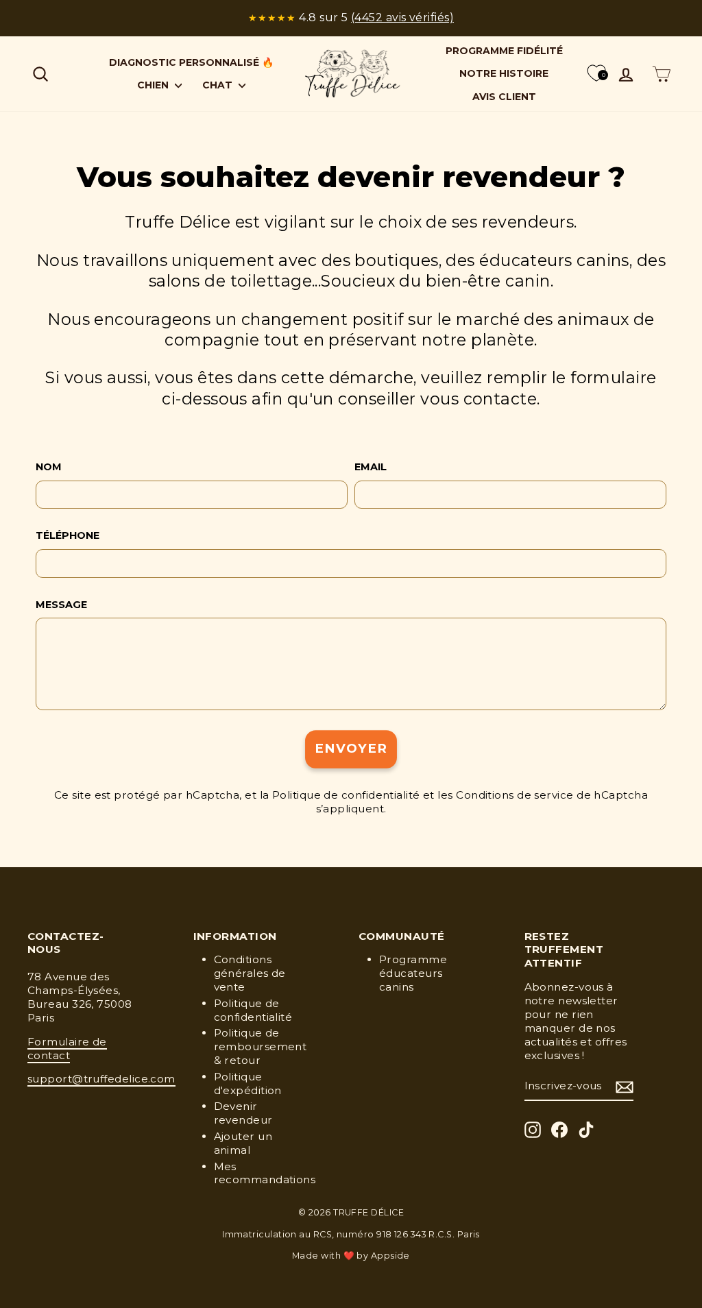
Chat (218, 85)
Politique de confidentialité (346, 794)
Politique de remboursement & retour (260, 1046)
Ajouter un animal (243, 1143)
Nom (49, 467)
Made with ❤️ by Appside (351, 1255)
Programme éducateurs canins (413, 973)
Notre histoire (503, 73)
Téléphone (67, 535)
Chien (154, 85)
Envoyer (351, 749)
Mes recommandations (265, 1173)
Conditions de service (514, 794)
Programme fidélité (504, 51)
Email (370, 467)
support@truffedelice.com (101, 1078)
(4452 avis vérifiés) (402, 17)
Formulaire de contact (67, 1048)
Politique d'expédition (248, 1083)
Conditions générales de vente (250, 973)
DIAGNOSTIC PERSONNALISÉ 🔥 (191, 62)
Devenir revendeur (243, 1113)
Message (61, 604)
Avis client (504, 96)
